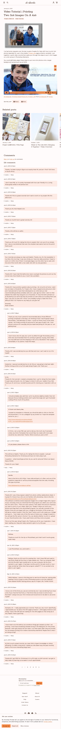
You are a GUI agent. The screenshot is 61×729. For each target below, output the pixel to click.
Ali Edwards (42, 96)
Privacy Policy (37, 685)
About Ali (37, 696)
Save (25, 102)
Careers (37, 699)
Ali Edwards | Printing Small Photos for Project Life (19, 96)
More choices (25, 726)
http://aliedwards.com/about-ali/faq (19, 485)
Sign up (39, 683)
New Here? (25, 696)
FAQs (24, 699)
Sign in (6, 159)
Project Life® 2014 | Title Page (13, 145)
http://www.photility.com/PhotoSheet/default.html (20, 499)
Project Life (32, 53)
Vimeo (51, 96)
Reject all (15, 726)
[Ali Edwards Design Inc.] (30, 3)
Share (17, 102)
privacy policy (48, 721)
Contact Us (25, 705)
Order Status (24, 702)
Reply (12, 174)
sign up (12, 159)
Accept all (6, 726)
